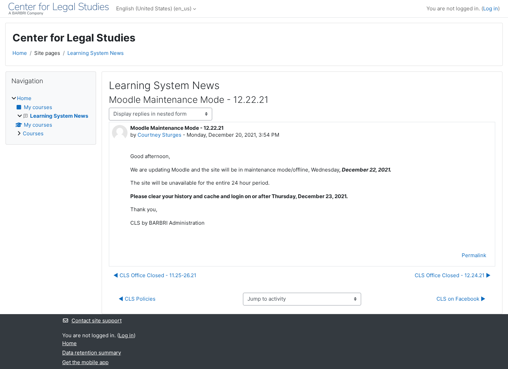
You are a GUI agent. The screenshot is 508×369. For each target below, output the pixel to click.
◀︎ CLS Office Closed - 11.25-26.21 (154, 275)
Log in (490, 8)
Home (19, 53)
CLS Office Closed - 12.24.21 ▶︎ (453, 275)
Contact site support (97, 320)
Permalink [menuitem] (474, 255)
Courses (33, 133)
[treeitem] (50, 116)
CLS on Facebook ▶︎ (461, 298)
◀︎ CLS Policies (137, 298)
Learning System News (95, 53)
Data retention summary (91, 352)
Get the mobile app (85, 362)
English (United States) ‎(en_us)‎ (153, 8)
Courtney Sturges (159, 135)
